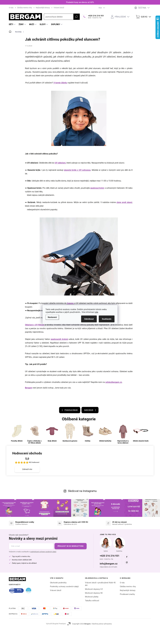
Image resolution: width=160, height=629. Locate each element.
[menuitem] (12, 24)
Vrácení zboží (59, 8)
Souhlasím (106, 319)
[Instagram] (126, 562)
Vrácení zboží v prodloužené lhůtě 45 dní (100, 584)
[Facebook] (126, 556)
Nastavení (52, 317)
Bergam (28, 388)
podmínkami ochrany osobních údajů (43, 552)
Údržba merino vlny (24, 8)
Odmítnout (89, 319)
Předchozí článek (71, 410)
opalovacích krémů (59, 339)
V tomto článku (60, 83)
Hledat (76, 17)
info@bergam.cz (109, 563)
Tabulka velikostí (92, 600)
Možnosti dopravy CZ (94, 589)
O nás (11, 8)
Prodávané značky (127, 594)
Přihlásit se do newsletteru (71, 546)
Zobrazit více (27, 469)
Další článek (88, 410)
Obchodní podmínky (58, 583)
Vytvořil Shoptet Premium (56, 624)
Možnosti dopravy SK (94, 593)
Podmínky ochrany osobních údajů (64, 586)
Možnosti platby (91, 597)
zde (96, 312)
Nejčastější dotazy (43, 8)
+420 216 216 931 (109, 555)
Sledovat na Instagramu (82, 491)
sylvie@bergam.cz (113, 382)
